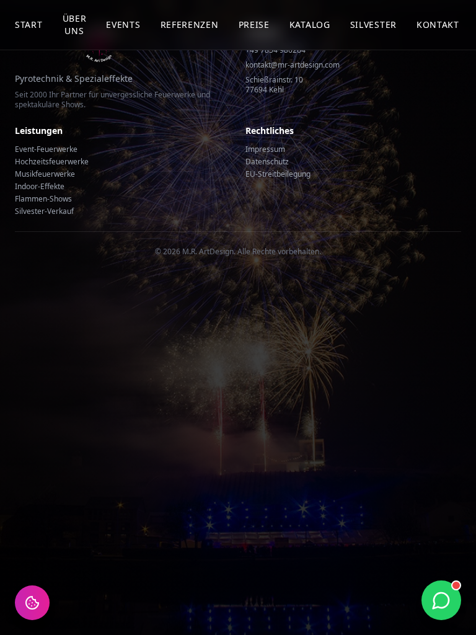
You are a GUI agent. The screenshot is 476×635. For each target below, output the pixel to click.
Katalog (309, 24)
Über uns (75, 24)
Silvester (373, 24)
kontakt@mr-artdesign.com (292, 65)
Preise (254, 24)
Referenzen (190, 24)
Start (29, 24)
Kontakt (437, 24)
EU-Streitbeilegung (278, 174)
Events (123, 24)
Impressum (265, 149)
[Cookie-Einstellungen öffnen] (32, 602)
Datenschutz (267, 161)
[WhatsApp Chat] (441, 600)
